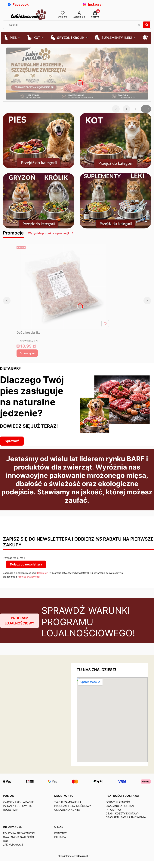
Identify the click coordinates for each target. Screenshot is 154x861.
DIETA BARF (61, 837)
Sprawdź (12, 441)
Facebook (21, 4)
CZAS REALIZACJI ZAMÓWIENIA (126, 817)
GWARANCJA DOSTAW (120, 805)
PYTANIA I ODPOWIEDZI (18, 805)
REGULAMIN (10, 809)
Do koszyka (27, 353)
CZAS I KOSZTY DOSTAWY (122, 813)
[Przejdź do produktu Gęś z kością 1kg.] (63, 286)
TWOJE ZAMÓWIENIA (67, 802)
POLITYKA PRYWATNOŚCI (19, 833)
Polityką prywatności (28, 576)
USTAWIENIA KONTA (67, 809)
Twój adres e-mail (14, 557)
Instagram (96, 4)
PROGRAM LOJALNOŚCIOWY (19, 620)
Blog (5, 840)
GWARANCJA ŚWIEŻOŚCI (19, 837)
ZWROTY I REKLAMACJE (18, 802)
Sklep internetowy (73, 856)
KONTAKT (60, 833)
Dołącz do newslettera (26, 564)
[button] (146, 24)
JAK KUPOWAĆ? (13, 844)
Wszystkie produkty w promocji (48, 233)
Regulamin (42, 572)
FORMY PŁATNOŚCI (118, 802)
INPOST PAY (113, 809)
